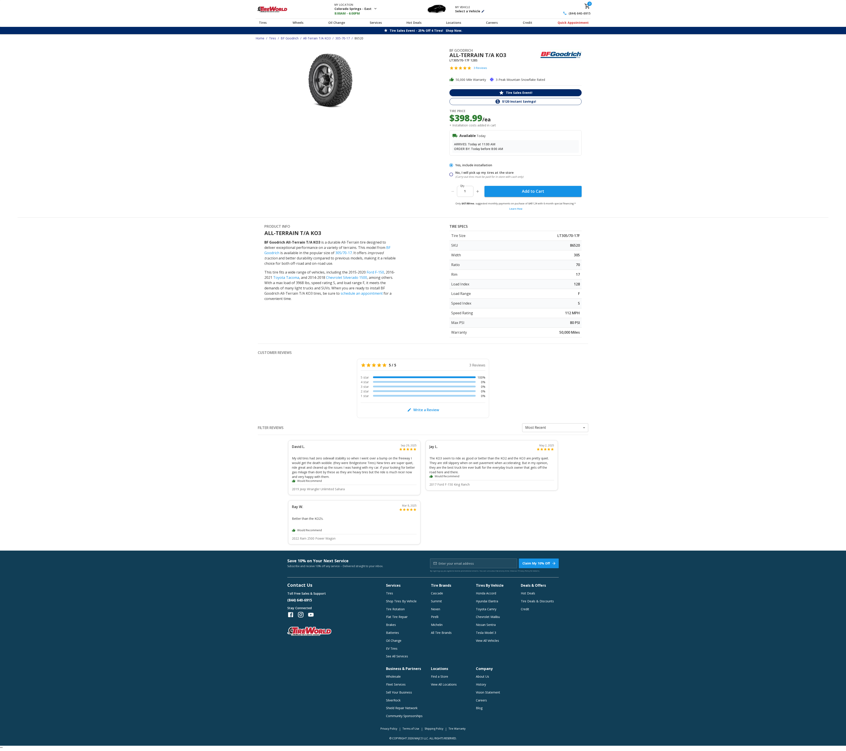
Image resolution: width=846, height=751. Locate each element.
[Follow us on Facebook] (290, 614)
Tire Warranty (457, 729)
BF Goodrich (290, 38)
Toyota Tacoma (286, 277)
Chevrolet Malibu (488, 617)
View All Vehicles (487, 640)
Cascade (437, 593)
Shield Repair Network (401, 708)
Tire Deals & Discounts (537, 601)
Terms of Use (411, 729)
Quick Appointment (573, 22)
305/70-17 (343, 252)
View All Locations (444, 684)
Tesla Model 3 (486, 633)
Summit (436, 601)
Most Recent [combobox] (535, 427)
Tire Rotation (395, 609)
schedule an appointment (362, 293)
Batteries (392, 633)
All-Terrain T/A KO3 (317, 38)
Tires (263, 22)
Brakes (391, 625)
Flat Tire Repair (397, 617)
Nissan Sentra (486, 625)
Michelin (437, 625)
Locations (453, 22)
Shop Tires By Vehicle (401, 601)
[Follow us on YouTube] (311, 614)
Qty (462, 186)
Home (260, 38)
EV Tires (391, 648)
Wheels (298, 22)
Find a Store (439, 676)
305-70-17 (342, 38)
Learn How (515, 208)
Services (376, 22)
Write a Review (426, 409)
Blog (479, 708)
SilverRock (393, 700)
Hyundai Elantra (487, 601)
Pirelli (434, 617)
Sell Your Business (399, 692)
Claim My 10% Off (536, 563)
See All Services (397, 656)
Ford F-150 (375, 272)
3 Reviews (480, 68)
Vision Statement (488, 692)
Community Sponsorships (404, 716)
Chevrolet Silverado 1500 (346, 277)
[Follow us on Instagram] (300, 614)
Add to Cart (533, 191)
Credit (527, 22)
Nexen (435, 609)
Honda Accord (486, 593)
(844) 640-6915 (579, 13)
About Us (482, 676)
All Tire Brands (441, 633)
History (481, 684)
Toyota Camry (486, 609)
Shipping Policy (434, 729)
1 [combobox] (465, 191)
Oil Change (336, 22)
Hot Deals (413, 22)
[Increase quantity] (477, 191)
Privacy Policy (524, 571)
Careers (492, 22)
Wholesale (393, 676)
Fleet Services (396, 684)
